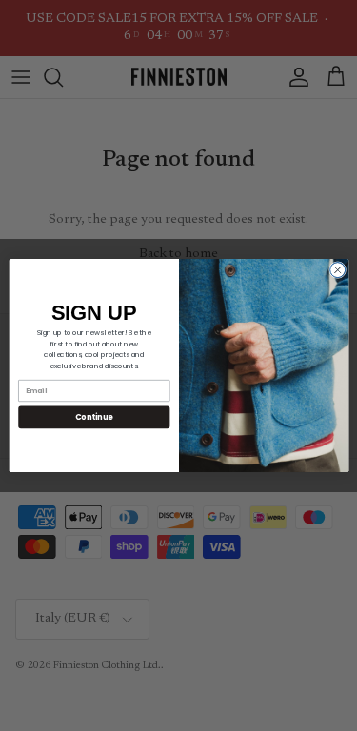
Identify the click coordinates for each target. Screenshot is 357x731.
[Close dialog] (337, 270)
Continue (93, 416)
